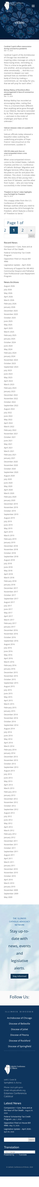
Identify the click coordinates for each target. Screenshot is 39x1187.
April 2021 (8, 447)
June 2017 (8, 609)
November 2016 (11, 633)
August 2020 (9, 475)
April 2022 (8, 423)
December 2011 (11, 841)
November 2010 (11, 872)
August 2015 (9, 686)
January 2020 (9, 500)
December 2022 (11, 395)
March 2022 (9, 426)
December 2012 (11, 799)
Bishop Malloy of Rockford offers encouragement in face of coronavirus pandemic (19, 92)
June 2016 (8, 651)
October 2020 (10, 468)
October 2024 (10, 342)
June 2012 (8, 820)
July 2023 (8, 370)
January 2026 (9, 307)
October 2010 (10, 876)
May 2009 (8, 897)
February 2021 (10, 454)
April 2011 (8, 858)
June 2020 (8, 483)
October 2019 (10, 511)
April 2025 (8, 328)
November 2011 (11, 844)
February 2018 (10, 581)
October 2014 (10, 721)
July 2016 (8, 648)
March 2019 (9, 535)
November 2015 (11, 676)
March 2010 (9, 883)
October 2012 (10, 806)
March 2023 (9, 384)
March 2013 (9, 788)
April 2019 (8, 532)
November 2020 (11, 465)
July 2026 (8, 289)
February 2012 (10, 834)
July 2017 (8, 605)
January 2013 (9, 795)
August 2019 (9, 518)
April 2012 (8, 827)
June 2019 (8, 525)
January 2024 (9, 356)
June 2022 (8, 416)
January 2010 (9, 886)
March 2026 (9, 300)
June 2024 (8, 346)
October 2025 (10, 317)
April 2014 (8, 742)
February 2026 (10, 303)
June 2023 (8, 374)
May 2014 (8, 739)
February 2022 (10, 430)
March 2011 (9, 862)
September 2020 (11, 472)
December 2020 (11, 461)
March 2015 (9, 704)
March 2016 (9, 662)
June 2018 (8, 567)
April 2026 (8, 296)
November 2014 (11, 718)
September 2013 (11, 767)
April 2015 (8, 700)
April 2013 (8, 784)
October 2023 (10, 363)
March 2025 (9, 332)
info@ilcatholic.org (17, 1090)
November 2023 (11, 360)
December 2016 (11, 630)
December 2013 (11, 756)
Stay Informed (19, 976)
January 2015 (9, 711)
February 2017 (10, 623)
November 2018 (11, 549)
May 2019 (8, 528)
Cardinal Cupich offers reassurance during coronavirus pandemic (17, 47)
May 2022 (8, 419)
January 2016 (9, 669)
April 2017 (8, 616)
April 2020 (8, 490)
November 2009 (11, 890)
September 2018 (11, 556)
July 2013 (8, 774)
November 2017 (11, 591)
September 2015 (11, 683)
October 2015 (10, 679)
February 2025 (10, 335)
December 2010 (11, 869)
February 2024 (10, 353)
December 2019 (11, 504)
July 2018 (8, 563)
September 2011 (11, 851)
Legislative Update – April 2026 (17, 265)
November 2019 (11, 507)
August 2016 (9, 644)
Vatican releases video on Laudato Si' (18, 128)
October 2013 (10, 763)
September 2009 (11, 893)
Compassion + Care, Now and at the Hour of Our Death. (18, 247)
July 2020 (8, 479)
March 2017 (9, 620)
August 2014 (9, 728)
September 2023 (11, 367)
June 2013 (8, 778)
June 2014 (8, 735)
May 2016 (8, 655)
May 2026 (8, 293)
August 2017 (9, 602)
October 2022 (10, 402)
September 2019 (11, 514)
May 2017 (8, 612)
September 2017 (11, 598)
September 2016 (11, 641)
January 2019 (9, 542)
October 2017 (10, 595)
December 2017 (11, 588)
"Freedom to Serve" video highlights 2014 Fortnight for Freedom (18, 193)
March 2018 (9, 577)
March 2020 (9, 493)
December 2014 (11, 714)
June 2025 (8, 321)
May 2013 (8, 781)
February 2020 (10, 496)
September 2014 (11, 725)
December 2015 (11, 672)
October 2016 (10, 637)
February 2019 (10, 539)
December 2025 (11, 310)
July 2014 (8, 732)
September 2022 (11, 405)
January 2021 (9, 458)
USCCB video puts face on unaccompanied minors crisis (15, 152)
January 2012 (9, 837)
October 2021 (10, 437)
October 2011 (10, 848)
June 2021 (8, 440)
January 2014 (9, 753)
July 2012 (8, 816)
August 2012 (9, 813)
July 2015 (8, 690)
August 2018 (9, 560)
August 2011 (9, 855)
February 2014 (10, 749)
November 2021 (11, 433)
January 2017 (9, 626)
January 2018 (9, 584)
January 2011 (9, 865)
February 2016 (10, 665)
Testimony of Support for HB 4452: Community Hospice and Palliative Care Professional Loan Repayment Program (19, 272)
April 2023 (8, 381)
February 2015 (10, 707)
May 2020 (8, 486)
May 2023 (8, 377)
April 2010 (8, 879)
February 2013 (10, 792)
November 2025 (11, 314)
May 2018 (8, 570)
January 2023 (9, 391)
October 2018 (10, 553)
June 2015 (8, 693)
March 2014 (9, 746)
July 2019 (8, 521)
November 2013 (11, 760)
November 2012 (11, 802)
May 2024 (8, 349)
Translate (23, 1154)
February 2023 (10, 388)
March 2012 (9, 830)
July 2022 (8, 412)
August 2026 (9, 286)
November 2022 (11, 398)
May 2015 (8, 697)
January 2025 (9, 338)
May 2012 (8, 823)
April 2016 (8, 658)
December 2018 (11, 546)
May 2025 (8, 324)
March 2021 (9, 451)
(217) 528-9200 (16, 1087)
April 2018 (8, 574)
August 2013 (9, 770)
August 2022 (9, 409)
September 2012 (11, 809)
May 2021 (8, 444)
